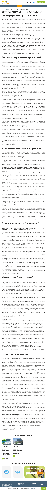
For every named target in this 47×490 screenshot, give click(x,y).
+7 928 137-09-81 (29, 2)
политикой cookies (31, 488)
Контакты (41, 5)
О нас (9, 5)
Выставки (14, 5)
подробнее (6, 458)
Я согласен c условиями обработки (35, 475)
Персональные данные (5, 485)
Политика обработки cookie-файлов (7, 486)
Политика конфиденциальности (7, 484)
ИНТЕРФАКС (8, 430)
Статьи (24, 5)
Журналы (29, 5)
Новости (19, 5)
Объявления (34, 5)
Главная (4, 5)
